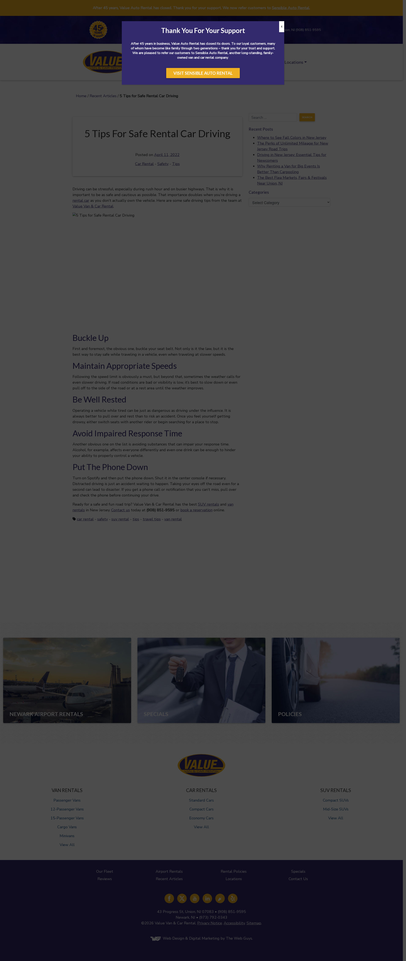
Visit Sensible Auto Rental (203, 73)
